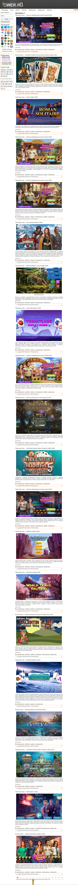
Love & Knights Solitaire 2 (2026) (34, 222)
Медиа (17, 10)
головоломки (38, 654)
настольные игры (39, 49)
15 (61, 877)
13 (55, 877)
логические (27, 49)
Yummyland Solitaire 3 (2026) (33, 308)
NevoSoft (45, 49)
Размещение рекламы (7, 61)
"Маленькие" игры (20, 15)
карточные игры (20, 49)
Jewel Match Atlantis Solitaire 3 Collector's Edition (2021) (40, 749)
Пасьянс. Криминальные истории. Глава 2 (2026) (39, 489)
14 (58, 877)
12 (52, 877)
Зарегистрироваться (5, 22)
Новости (49, 10)
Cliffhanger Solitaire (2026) (32, 531)
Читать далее (17, 47)
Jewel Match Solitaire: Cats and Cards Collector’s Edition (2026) (41, 55)
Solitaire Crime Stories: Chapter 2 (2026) (35, 833)
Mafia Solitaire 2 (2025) (32, 791)
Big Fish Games (19, 55)
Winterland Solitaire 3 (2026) (33, 660)
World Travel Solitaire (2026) (33, 572)
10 (46, 877)
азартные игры (51, 49)
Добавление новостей (7, 62)
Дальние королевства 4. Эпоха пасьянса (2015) (38, 397)
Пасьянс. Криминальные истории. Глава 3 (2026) (39, 355)
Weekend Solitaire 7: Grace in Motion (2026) (37, 265)
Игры (11, 10)
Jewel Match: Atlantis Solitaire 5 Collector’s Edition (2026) (40, 448)
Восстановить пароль (5, 21)
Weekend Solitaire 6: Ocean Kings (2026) (35, 709)
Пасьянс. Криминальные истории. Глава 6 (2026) (39, 15)
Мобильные (41, 10)
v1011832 (19, 51)
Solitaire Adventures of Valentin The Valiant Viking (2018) (39, 614)
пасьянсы (32, 49)
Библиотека (32, 10)
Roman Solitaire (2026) (32, 97)
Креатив (24, 10)
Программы (4, 10)
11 (49, 877)
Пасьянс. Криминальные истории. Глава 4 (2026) (39, 180)
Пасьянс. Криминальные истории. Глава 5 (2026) (39, 137)
